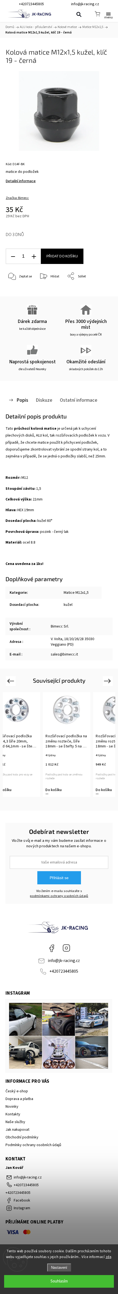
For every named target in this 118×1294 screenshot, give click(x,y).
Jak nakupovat (17, 1129)
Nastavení (59, 1267)
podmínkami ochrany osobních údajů (59, 895)
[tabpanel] (65, 744)
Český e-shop (16, 1091)
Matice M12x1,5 (76, 592)
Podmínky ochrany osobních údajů (33, 1145)
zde (108, 1256)
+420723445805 (63, 971)
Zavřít (100, 290)
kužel (68, 604)
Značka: (17, 198)
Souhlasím (59, 1281)
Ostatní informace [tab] (78, 400)
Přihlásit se (59, 878)
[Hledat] (79, 14)
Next (108, 681)
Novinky (11, 1106)
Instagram (66, 948)
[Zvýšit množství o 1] (34, 256)
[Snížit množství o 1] (13, 256)
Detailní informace (21, 181)
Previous (11, 681)
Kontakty (12, 1114)
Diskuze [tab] (44, 400)
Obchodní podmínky (21, 1137)
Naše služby (15, 1122)
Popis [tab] (22, 400)
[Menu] (108, 13)
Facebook (51, 948)
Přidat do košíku (62, 256)
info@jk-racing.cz (64, 961)
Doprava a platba (19, 1099)
